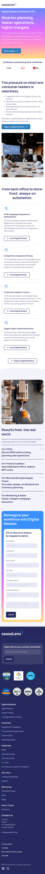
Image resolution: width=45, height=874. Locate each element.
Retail (4, 750)
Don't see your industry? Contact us (15, 767)
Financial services (8, 754)
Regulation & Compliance (11, 727)
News (4, 795)
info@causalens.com (10, 832)
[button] (41, 448)
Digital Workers (7, 708)
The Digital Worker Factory (12, 717)
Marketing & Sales (8, 740)
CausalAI (5, 855)
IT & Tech (5, 762)
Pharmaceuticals (8, 758)
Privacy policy (7, 844)
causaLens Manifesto (10, 777)
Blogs (4, 799)
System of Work (8, 713)
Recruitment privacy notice (12, 852)
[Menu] (41, 4)
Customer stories (8, 791)
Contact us (6, 809)
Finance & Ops (7, 735)
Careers (5, 781)
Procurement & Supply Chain (13, 731)
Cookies (5, 848)
